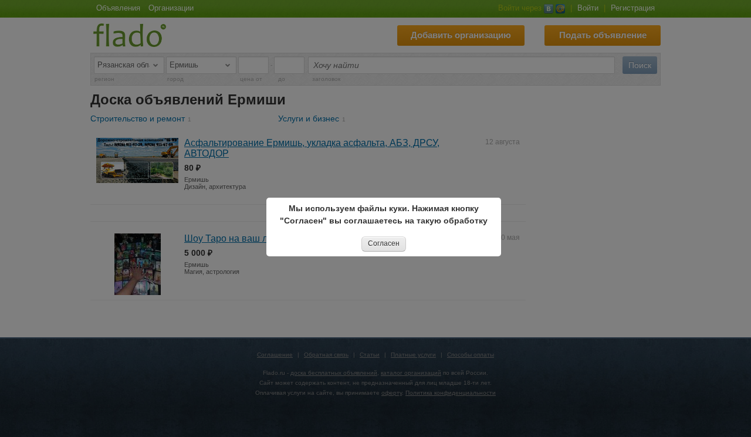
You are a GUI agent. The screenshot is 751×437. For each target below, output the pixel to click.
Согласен (384, 243)
